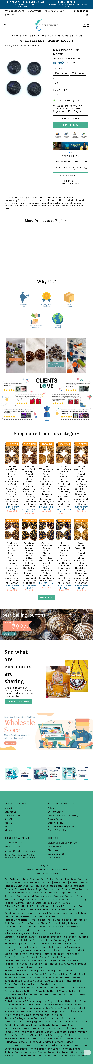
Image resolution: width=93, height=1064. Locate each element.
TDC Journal (54, 857)
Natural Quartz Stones (46, 1025)
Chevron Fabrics (14, 926)
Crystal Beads (64, 970)
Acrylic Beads (34, 974)
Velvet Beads (73, 980)
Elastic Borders (28, 1055)
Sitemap (9, 830)
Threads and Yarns (40, 1042)
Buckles (68, 994)
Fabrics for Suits (36, 957)
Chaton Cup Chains (16, 1008)
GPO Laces (11, 1055)
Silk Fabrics (32, 892)
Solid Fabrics (12, 923)
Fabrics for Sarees (59, 957)
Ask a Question (71, 175)
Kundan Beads (13, 980)
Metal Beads (72, 977)
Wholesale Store (14, 10)
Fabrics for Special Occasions (38, 943)
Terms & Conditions (58, 830)
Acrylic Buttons (24, 991)
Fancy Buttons (53, 994)
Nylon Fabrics (28, 899)
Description (71, 156)
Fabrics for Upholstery (18, 940)
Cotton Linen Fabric (16, 882)
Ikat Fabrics (60, 882)
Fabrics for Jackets (40, 947)
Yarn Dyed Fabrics (26, 964)
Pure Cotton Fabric (52, 879)
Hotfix (80, 1008)
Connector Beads (65, 1031)
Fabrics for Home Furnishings (50, 940)
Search (8, 823)
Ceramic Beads (53, 980)
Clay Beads (21, 977)
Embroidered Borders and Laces (24, 1045)
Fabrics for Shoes (36, 950)
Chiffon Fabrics (15, 892)
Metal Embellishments (49, 1004)
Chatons (44, 1011)
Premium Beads (78, 882)
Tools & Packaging (52, 1035)
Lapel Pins (24, 997)
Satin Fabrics (49, 892)
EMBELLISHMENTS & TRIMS (65, 35)
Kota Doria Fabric (49, 916)
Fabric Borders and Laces (44, 1048)
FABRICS (16, 35)
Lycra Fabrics (46, 899)
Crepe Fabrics (67, 892)
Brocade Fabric (58, 913)
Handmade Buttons (47, 987)
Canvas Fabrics (24, 902)
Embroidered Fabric (74, 906)
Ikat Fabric (33, 906)
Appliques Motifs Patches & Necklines (52, 1008)
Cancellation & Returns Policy (63, 815)
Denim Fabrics (61, 902)
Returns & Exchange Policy (71, 168)
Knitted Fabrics (48, 964)
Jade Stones (62, 1018)
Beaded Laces (46, 1052)
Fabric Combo (67, 964)
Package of (62, 68)
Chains (30, 1004)
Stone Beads (31, 984)
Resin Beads (70, 974)
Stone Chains (73, 1004)
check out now (18, 701)
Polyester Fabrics (75, 896)
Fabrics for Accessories (67, 947)
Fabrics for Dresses (49, 936)
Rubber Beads (54, 977)
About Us (9, 808)
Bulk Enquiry (54, 808)
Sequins (41, 1001)
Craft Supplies (53, 1014)
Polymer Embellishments (63, 1001)
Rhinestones (12, 1011)
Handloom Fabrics (38, 960)
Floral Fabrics (37, 919)
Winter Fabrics (33, 967)
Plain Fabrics (79, 919)
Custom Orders (56, 811)
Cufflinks (80, 994)
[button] (69, 152)
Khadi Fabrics (36, 896)
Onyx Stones (24, 1021)
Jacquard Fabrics (15, 896)
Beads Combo (49, 984)
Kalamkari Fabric (15, 909)
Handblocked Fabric (63, 909)
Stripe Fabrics (49, 923)
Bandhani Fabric (14, 913)
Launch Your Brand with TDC (62, 843)
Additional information (70, 182)
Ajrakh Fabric (29, 916)
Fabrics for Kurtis (26, 936)
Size (56, 78)
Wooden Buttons (68, 991)
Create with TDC (56, 854)
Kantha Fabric (77, 913)
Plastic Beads (52, 974)
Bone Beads (37, 977)
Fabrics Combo (29, 879)
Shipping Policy (55, 823)
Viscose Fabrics (25, 889)
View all (46, 598)
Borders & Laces (63, 1042)
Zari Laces (63, 1052)
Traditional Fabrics (34, 930)
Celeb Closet (54, 846)
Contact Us (10, 811)
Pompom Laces (71, 1048)
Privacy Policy (55, 819)
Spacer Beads (44, 1031)
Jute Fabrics (43, 902)
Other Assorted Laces (75, 1055)
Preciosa (65, 1011)
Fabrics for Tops (59, 933)
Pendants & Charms (17, 1028)
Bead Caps (21, 1035)
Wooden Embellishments (28, 1014)
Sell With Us (10, 819)
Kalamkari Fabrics (40, 882)
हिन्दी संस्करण (10, 14)
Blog (7, 826)
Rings (55, 1011)
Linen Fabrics (62, 889)
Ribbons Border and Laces (20, 1052)
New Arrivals (34, 10)
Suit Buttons (68, 987)
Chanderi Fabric (51, 906)
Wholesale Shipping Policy (61, 826)
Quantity (60, 90)
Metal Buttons (25, 987)
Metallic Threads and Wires (46, 1038)
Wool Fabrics (80, 889)
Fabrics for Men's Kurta (27, 953)
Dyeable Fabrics (61, 960)
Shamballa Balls (66, 1028)
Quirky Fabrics (13, 930)
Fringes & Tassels (16, 1042)
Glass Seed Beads (26, 970)
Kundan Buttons (14, 994)
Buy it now (70, 125)
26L (57, 83)
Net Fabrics (11, 899)
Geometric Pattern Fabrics (64, 926)
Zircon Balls (48, 1028)
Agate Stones (42, 1021)
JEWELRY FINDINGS (32, 40)
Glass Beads (46, 970)
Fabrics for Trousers (75, 936)
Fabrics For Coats (69, 943)
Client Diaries (54, 850)
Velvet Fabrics (54, 896)
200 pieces (78, 73)
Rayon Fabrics (44, 889)
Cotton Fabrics (39, 885)
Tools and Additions (76, 1038)
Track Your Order (53, 10)
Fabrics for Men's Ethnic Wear (61, 953)
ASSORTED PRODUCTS (59, 40)
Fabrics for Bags (14, 950)
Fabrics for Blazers (16, 947)
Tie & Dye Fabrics (36, 913)
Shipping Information (71, 161)
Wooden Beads (33, 980)
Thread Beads (13, 984)
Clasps (35, 1028)
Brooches (11, 997)
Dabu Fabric (12, 916)
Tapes (57, 1055)
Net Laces (45, 1055)
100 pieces (61, 73)
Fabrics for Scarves (60, 950)
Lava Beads (68, 1025)
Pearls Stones (22, 1025)
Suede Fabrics (64, 899)
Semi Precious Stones (40, 1018)
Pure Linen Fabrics (76, 879)
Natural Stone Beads (64, 1021)
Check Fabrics (30, 923)
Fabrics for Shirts (38, 933)
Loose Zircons (29, 1011)
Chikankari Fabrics (38, 909)
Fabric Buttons (34, 994)
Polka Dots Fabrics (58, 919)
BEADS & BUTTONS (34, 35)
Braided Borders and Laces (61, 1045)
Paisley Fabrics (68, 923)
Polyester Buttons (45, 991)
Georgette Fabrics (61, 885)
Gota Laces (78, 1052)
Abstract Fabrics (36, 926)
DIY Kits (69, 1035)
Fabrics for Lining (15, 957)
